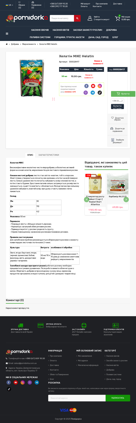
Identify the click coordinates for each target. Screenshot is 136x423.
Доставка (117, 4)
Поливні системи (113, 374)
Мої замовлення (85, 356)
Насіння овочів (112, 356)
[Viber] (86, 93)
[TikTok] (100, 93)
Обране (21, 6)
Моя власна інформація (88, 365)
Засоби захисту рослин (117, 361)
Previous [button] (86, 199)
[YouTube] (16, 382)
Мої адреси (83, 361)
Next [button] (126, 199)
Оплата (84, 6)
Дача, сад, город (113, 379)
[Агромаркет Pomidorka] (27, 18)
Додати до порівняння (119, 129)
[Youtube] (93, 86)
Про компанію (102, 4)
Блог (52, 379)
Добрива (110, 370)
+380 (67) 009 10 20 (59, 4)
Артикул (63, 62)
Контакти (97, 6)
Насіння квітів (112, 365)
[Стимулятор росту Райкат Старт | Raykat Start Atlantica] (95, 183)
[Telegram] (93, 93)
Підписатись (117, 398)
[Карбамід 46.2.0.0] (117, 183)
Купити (117, 107)
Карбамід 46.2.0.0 (117, 196)
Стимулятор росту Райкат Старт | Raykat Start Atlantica (95, 200)
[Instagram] (23, 382)
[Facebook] (86, 86)
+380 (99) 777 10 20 (59, 6)
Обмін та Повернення (59, 374)
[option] (95, 198)
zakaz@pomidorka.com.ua (25, 363)
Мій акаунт (85, 4)
